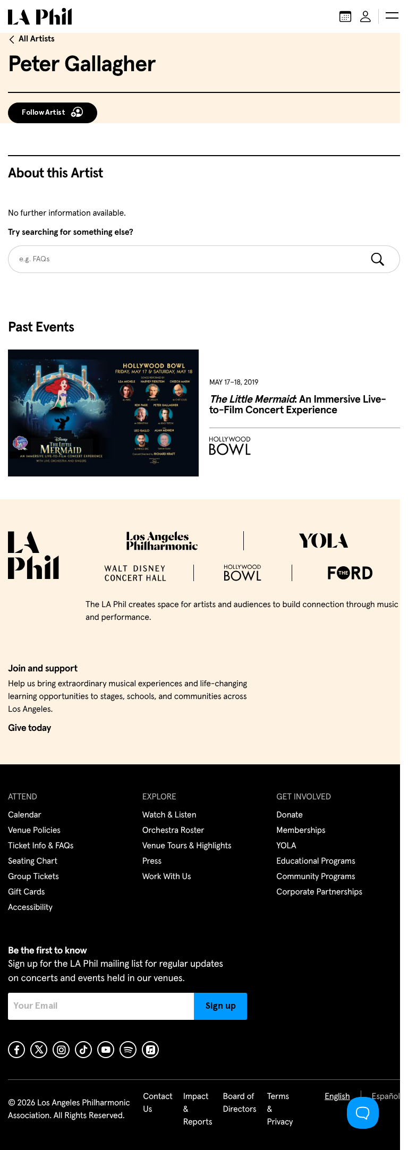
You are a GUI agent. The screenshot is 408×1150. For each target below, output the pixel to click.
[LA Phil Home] (40, 16)
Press (152, 861)
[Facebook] (16, 1049)
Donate (289, 815)
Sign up (221, 1006)
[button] (392, 16)
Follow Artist (43, 112)
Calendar (24, 815)
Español (386, 1097)
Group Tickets (33, 877)
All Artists (37, 39)
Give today (29, 728)
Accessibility (30, 908)
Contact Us (158, 1103)
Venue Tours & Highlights (187, 846)
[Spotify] (128, 1049)
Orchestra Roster (173, 831)
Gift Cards (26, 892)
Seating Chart (32, 861)
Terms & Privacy (280, 1110)
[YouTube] (105, 1049)
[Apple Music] (150, 1049)
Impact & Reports (197, 1110)
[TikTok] (83, 1049)
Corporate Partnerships (319, 892)
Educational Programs (315, 861)
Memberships (300, 831)
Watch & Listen (169, 815)
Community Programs (315, 877)
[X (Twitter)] (38, 1049)
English (337, 1097)
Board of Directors (239, 1103)
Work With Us (166, 877)
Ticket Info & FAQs (40, 846)
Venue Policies (34, 831)
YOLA (286, 846)
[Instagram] (61, 1049)
